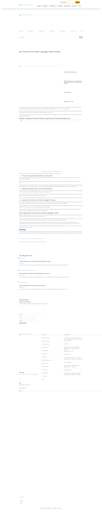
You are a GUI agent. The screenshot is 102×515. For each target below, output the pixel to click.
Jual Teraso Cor (78, 81)
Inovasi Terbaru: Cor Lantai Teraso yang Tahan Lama (35, 261)
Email (20, 318)
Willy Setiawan (73, 72)
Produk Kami (52, 6)
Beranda (39, 6)
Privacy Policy (21, 497)
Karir (80, 6)
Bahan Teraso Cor (68, 81)
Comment (21, 314)
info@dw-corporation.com (27, 227)
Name (20, 316)
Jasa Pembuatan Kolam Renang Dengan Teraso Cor (34, 273)
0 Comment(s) (67, 92)
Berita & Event (67, 6)
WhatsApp (21, 372)
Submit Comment (23, 323)
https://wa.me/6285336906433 (70, 225)
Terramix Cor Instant (59, 108)
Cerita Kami (44, 6)
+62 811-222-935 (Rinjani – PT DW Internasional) (28, 374)
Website (20, 320)
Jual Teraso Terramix (69, 82)
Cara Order (73, 6)
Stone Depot (76, 218)
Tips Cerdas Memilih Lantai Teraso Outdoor (32, 285)
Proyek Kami (60, 6)
